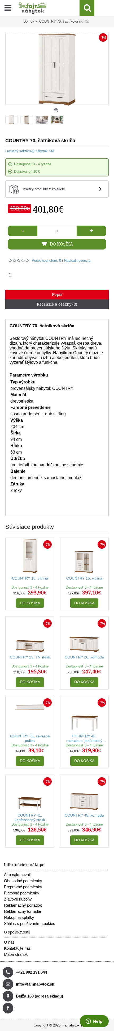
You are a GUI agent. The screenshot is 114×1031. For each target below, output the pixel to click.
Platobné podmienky (21, 893)
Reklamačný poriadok (23, 905)
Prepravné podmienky (23, 887)
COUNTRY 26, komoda (84, 657)
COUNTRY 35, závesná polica (30, 738)
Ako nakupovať (17, 874)
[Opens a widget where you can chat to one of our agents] (94, 1021)
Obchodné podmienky (23, 880)
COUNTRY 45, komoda (84, 815)
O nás (9, 942)
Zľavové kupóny (18, 899)
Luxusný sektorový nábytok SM (29, 151)
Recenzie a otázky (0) (57, 304)
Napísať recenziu (77, 261)
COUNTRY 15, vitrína (84, 578)
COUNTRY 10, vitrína (30, 578)
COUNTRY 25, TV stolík (30, 657)
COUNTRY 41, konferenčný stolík (30, 817)
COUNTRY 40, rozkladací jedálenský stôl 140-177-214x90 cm (84, 738)
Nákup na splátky (19, 917)
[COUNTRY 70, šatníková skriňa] (12, 118)
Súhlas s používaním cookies (29, 923)
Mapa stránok (16, 954)
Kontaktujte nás (17, 948)
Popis (57, 294)
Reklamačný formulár (22, 911)
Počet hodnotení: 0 (46, 261)
